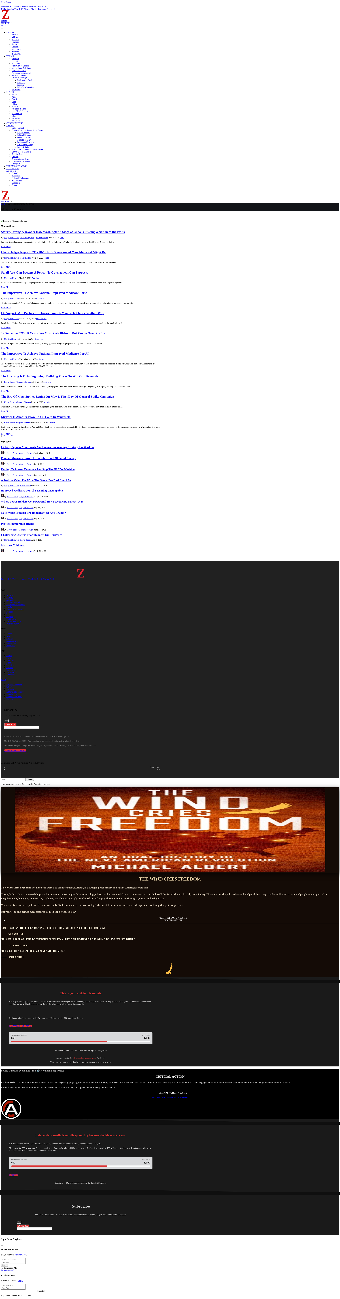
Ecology (15, 61)
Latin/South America (20, 111)
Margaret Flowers (11, 237)
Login (20, 1280)
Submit (30, 779)
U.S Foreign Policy (25, 144)
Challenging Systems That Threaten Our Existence (31, 534)
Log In (4, 1265)
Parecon (20, 85)
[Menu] (2, 28)
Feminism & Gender (20, 66)
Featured (15, 42)
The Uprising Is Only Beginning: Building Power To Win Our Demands (49, 376)
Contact (15, 185)
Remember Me (10, 1268)
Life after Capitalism (25, 87)
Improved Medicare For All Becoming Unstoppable (32, 490)
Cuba (62, 237)
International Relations (21, 68)
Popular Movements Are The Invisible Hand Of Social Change (38, 458)
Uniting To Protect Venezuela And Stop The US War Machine (38, 469)
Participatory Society (25, 80)
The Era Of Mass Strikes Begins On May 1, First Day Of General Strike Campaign (57, 396)
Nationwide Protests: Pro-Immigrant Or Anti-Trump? (33, 512)
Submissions (17, 180)
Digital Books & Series (21, 152)
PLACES (10, 92)
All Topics (16, 90)
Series (14, 44)
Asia (14, 97)
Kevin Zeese (9, 382)
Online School (18, 128)
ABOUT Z (11, 171)
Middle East (17, 113)
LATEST (10, 32)
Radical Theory (23, 133)
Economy (16, 63)
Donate (4, 20)
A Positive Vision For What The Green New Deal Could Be (36, 480)
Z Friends (16, 176)
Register (41, 1291)
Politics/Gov (41, 318)
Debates (15, 47)
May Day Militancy (13, 544)
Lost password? (7, 1270)
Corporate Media (19, 70)
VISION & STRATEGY (16, 166)
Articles (15, 35)
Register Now (20, 1255)
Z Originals (16, 54)
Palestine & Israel (19, 109)
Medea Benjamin (27, 237)
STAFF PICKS (12, 168)
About (3, 680)
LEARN (10, 125)
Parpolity (21, 82)
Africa (14, 94)
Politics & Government (21, 73)
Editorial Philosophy (20, 178)
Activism (15, 58)
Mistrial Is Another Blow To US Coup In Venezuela (36, 417)
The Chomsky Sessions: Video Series (27, 149)
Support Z (16, 183)
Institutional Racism (25, 142)
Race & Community (20, 75)
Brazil (14, 99)
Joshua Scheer (42, 237)
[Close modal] (2, 1245)
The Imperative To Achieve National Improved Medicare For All (45, 293)
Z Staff (15, 173)
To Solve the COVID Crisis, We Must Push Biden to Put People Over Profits (53, 333)
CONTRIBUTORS (14, 123)
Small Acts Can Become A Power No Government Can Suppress (44, 272)
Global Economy (24, 140)
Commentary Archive (21, 161)
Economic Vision (24, 137)
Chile (14, 101)
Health (46, 258)
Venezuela (16, 118)
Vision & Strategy (19, 78)
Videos (15, 37)
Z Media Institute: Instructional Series (27, 130)
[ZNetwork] (5, 18)
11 (9, 436)
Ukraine (15, 116)
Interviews (16, 49)
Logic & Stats (23, 147)
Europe (15, 106)
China (14, 104)
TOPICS (10, 56)
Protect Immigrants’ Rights (17, 523)
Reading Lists (17, 154)
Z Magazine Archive (20, 159)
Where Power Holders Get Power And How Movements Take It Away (42, 501)
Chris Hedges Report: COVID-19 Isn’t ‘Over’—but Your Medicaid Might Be (53, 252)
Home (3, 204)
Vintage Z (16, 164)
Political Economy (24, 135)
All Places (16, 121)
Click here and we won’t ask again (83, 1058)
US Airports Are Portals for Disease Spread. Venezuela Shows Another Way (52, 313)
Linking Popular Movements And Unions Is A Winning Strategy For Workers (47, 447)
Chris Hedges (25, 258)
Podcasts (15, 39)
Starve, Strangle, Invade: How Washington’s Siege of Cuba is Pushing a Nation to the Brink (63, 232)
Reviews (15, 51)
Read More (5, 246)
